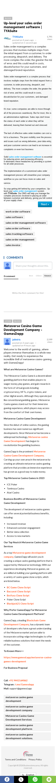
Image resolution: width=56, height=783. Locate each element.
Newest (47, 275)
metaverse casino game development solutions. (19, 736)
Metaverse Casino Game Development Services (20, 717)
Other (8, 321)
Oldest (39, 275)
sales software (14, 217)
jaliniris (16, 339)
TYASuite (17, 36)
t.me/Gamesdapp (24, 684)
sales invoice (13, 245)
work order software (18, 211)
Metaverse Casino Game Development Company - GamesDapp (23, 330)
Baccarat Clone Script (19, 591)
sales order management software (26, 222)
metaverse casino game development (19, 699)
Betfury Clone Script (18, 595)
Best (31, 275)
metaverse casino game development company (19, 708)
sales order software (18, 228)
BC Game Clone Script (19, 587)
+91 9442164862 (18, 680)
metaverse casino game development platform (19, 727)
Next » (45, 204)
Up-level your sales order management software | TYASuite (23, 27)
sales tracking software (19, 233)
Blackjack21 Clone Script (20, 603)
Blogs (8, 18)
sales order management (25, 191)
